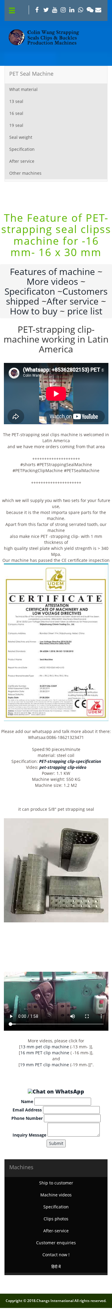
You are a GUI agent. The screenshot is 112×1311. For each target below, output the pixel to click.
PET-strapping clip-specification (70, 761)
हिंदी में (56, 1266)
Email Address (27, 1110)
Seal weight (20, 137)
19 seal (16, 125)
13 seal (16, 101)
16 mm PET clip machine (44, 1053)
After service (21, 161)
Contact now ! (56, 1254)
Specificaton (29, 291)
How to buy (33, 311)
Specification (22, 149)
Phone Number (27, 1118)
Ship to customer (56, 1183)
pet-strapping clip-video (62, 767)
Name (27, 1101)
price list (84, 311)
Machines (21, 1167)
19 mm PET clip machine (44, 1064)
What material (23, 89)
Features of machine (52, 271)
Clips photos (56, 1219)
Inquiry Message (29, 1135)
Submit (56, 1143)
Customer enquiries (56, 1242)
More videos (52, 281)
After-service (56, 1231)
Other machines (25, 173)
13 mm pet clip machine (45, 1047)
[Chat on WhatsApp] (56, 1091)
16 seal (16, 113)
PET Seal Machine (31, 73)
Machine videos (56, 1195)
